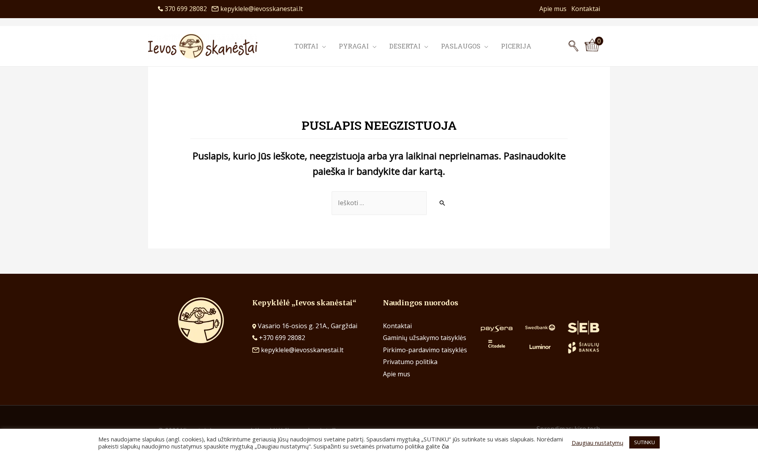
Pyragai (354, 46)
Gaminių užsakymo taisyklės (424, 337)
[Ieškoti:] (379, 203)
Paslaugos (460, 46)
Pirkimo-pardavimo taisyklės (425, 350)
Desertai (404, 46)
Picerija (516, 46)
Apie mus (555, 8)
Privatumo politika (410, 361)
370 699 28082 (187, 8)
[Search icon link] (573, 46)
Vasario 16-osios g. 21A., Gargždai (307, 325)
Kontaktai (585, 8)
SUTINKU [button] (644, 442)
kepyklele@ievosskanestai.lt (261, 8)
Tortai (306, 46)
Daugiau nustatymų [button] (597, 442)
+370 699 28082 (281, 337)
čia (445, 446)
